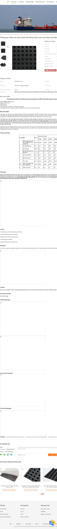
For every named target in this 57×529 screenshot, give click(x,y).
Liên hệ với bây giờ (12, 490)
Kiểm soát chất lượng (40, 1)
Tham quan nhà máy (30, 1)
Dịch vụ (21, 514)
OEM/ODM (43, 511)
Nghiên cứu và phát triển (46, 514)
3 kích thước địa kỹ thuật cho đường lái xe (15, 437)
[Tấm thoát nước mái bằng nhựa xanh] (30, 474)
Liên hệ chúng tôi (50, 1)
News (36, 523)
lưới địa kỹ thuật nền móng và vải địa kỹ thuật (36, 437)
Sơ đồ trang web (46, 523)
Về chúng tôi (21, 1)
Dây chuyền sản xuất (45, 508)
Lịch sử (21, 511)
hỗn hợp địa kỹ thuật (4, 514)
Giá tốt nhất (51, 70)
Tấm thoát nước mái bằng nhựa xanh (30, 485)
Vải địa (1, 511)
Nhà (8, 1)
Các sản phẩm (14, 1)
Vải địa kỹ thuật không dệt (5, 516)
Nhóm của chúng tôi (24, 516)
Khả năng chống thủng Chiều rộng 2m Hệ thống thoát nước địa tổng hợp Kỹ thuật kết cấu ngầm (11, 486)
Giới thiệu (22, 508)
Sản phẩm (18, 523)
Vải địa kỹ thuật (3, 508)
